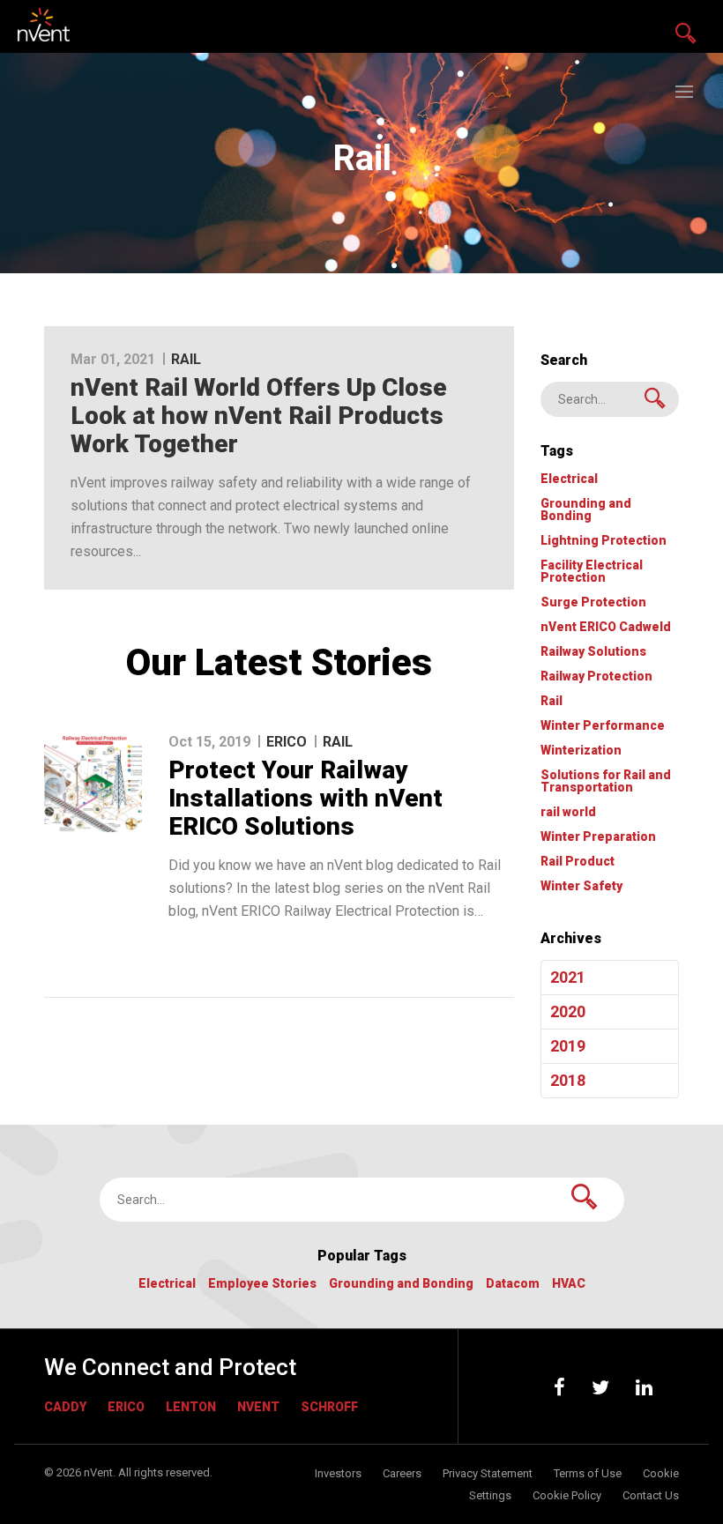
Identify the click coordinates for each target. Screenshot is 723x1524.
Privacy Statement (488, 1473)
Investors (338, 1473)
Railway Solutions (593, 651)
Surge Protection (593, 602)
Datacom (513, 1283)
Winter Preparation (598, 837)
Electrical (569, 479)
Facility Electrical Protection (591, 571)
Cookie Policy (567, 1495)
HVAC (568, 1283)
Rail (551, 701)
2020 (567, 1011)
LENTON (191, 1407)
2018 (567, 1080)
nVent (258, 1407)
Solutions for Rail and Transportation (605, 781)
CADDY (65, 1407)
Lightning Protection (603, 540)
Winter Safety (581, 886)
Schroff (329, 1407)
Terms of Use (588, 1473)
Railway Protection (596, 676)
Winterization (581, 750)
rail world (568, 812)
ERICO (126, 1407)
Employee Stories (262, 1283)
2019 (567, 1046)
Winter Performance (602, 725)
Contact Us (650, 1495)
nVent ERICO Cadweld (605, 627)
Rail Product (577, 861)
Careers (402, 1473)
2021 (567, 977)
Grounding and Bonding (585, 510)
